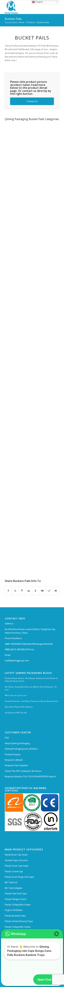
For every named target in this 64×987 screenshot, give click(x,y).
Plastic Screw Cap (14, 871)
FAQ (7, 737)
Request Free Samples (16, 765)
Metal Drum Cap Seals (16, 854)
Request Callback (14, 759)
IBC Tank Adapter (14, 887)
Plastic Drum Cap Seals (17, 865)
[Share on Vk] (42, 590)
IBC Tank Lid (11, 882)
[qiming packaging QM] (26, 7)
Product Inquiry (12, 754)
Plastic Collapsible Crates (18, 904)
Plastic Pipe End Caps (16, 893)
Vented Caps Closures (16, 860)
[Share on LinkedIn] (28, 590)
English (39, 2)
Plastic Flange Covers (16, 899)
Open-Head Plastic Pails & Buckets (19, 706)
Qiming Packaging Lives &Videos (21, 748)
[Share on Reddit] (49, 590)
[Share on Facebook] (8, 590)
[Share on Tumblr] (35, 590)
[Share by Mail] (55, 590)
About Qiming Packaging (17, 743)
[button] (56, 918)
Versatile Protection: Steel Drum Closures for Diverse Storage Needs (31, 701)
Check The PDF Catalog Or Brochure (23, 770)
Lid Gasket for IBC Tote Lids (16, 712)
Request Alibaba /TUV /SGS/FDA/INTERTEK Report (30, 776)
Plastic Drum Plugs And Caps (19, 876)
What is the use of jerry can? (16, 695)
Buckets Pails (13, 19)
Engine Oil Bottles (14, 910)
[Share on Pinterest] (22, 590)
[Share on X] (15, 590)
